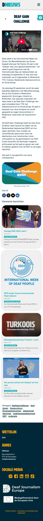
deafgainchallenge (20, 406)
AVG (4, 438)
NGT (4, 416)
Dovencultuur (16, 408)
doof (32, 406)
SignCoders (21, 513)
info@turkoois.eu (9, 459)
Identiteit (6, 414)
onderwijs (12, 416)
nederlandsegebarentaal (24, 414)
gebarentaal (28, 411)
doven (5, 408)
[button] (38, 4)
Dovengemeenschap (11, 411)
